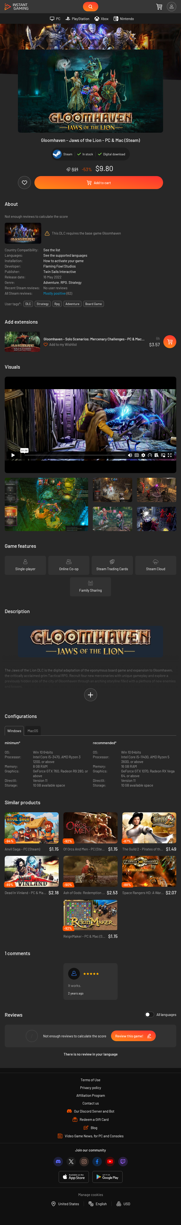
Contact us (90, 1103)
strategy (43, 304)
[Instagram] (84, 1161)
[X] (71, 1161)
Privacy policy (90, 1087)
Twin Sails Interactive (59, 271)
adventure (72, 304)
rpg (57, 304)
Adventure (51, 282)
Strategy (75, 282)
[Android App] (107, 1177)
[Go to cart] (159, 6)
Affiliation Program (90, 1095)
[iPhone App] (74, 1177)
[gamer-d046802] (74, 974)
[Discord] (58, 1161)
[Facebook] (97, 1161)
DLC (28, 304)
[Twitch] (123, 1161)
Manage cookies (90, 1194)
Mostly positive (54, 293)
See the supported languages (65, 255)
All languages (166, 1014)
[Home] (16, 7)
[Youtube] (110, 1161)
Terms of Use (90, 1080)
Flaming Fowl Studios (59, 266)
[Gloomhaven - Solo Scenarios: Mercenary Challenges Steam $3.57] (22, 342)
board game (93, 304)
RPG (64, 282)
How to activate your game (63, 261)
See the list (51, 250)
